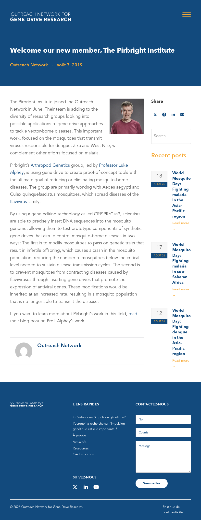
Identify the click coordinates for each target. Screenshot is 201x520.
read (132, 314)
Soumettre (151, 483)
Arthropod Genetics (51, 165)
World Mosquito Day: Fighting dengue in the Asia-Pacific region (181, 332)
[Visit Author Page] (23, 351)
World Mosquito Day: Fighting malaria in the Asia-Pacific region (181, 195)
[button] (186, 14)
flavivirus (18, 202)
